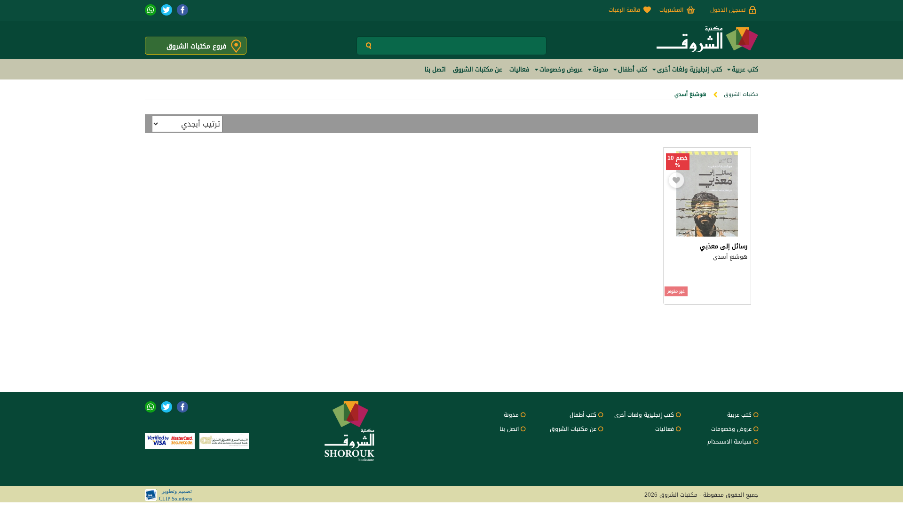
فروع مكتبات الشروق (196, 46)
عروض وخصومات (731, 429)
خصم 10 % (677, 161)
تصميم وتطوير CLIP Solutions (175, 494)
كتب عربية (739, 415)
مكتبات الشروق (741, 94)
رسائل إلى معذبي (723, 246)
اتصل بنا (509, 429)
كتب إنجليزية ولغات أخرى (644, 415)
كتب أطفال (583, 415)
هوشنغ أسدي (730, 257)
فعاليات (664, 429)
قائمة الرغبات (624, 10)
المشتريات (671, 10)
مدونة (511, 415)
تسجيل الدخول (727, 10)
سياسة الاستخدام (729, 442)
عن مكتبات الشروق (573, 429)
